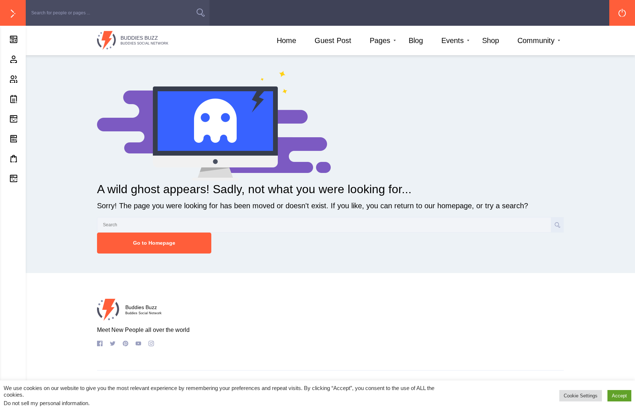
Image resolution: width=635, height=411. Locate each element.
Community (536, 40)
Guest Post (333, 40)
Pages (380, 40)
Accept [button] (619, 395)
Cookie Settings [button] (581, 395)
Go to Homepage (154, 243)
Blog (416, 40)
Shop (490, 40)
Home (286, 40)
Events (452, 40)
